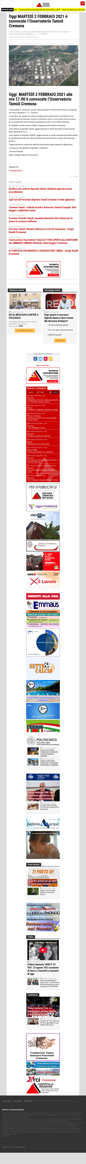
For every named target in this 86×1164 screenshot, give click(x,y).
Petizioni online (16, 290)
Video (30, 937)
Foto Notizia (33, 864)
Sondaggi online (52, 290)
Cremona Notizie (6, 1101)
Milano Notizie (28, 1101)
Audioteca (33, 995)
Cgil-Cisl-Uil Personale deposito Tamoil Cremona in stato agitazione (42, 199)
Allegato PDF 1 (17, 170)
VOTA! (61, 341)
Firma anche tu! (26, 330)
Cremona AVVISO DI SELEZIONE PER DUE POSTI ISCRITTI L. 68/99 (23, 10)
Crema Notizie (18, 1101)
